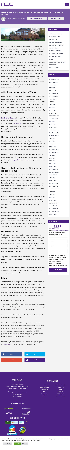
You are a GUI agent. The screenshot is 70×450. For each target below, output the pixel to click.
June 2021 (52, 105)
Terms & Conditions (60, 396)
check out (6, 344)
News (51, 59)
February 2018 (53, 150)
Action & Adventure (55, 34)
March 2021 (52, 113)
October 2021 (53, 93)
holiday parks (16, 123)
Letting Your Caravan (56, 54)
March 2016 (52, 180)
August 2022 (53, 85)
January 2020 (53, 119)
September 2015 (54, 189)
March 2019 (52, 127)
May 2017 (52, 161)
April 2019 (52, 124)
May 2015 (52, 197)
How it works (61, 387)
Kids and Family (44, 389)
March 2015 (52, 200)
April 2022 (52, 90)
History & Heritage (55, 51)
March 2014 (52, 214)
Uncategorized (54, 68)
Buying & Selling (54, 37)
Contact (44, 396)
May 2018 (52, 141)
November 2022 (54, 79)
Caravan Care (53, 39)
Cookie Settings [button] (7, 444)
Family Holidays (56, 18)
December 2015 (53, 183)
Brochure (60, 391)
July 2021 (52, 102)
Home (44, 385)
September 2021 (54, 96)
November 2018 (54, 135)
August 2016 (53, 175)
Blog (44, 391)
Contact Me (58, 270)
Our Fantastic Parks (44, 387)
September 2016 (54, 172)
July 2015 (52, 192)
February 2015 (53, 203)
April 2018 (52, 144)
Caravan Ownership (55, 42)
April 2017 (52, 164)
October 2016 (53, 169)
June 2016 (52, 178)
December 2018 (53, 133)
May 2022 (52, 88)
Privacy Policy (44, 394)
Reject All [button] (24, 444)
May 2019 (52, 121)
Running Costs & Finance (57, 62)
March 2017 (52, 166)
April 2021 (52, 110)
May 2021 (52, 107)
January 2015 (53, 206)
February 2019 (53, 130)
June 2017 (52, 158)
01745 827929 (55, 228)
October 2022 (53, 82)
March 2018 (52, 147)
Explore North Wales (37, 18)
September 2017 (54, 152)
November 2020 (54, 116)
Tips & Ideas (53, 65)
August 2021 (53, 99)
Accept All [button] (17, 444)
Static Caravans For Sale (60, 385)
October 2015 (53, 186)
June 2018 (52, 138)
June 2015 (52, 194)
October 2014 (53, 209)
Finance (60, 389)
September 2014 (54, 211)
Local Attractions (55, 56)
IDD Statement (60, 394)
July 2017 (52, 155)
